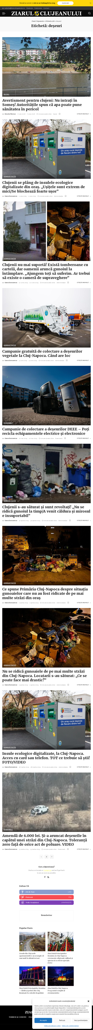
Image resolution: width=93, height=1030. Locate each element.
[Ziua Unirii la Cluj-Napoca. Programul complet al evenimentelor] (61, 976)
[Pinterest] (46, 897)
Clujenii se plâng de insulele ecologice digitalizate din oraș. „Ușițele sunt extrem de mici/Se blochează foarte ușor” (43, 187)
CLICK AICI (65, 3)
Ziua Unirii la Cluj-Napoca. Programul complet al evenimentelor (58, 990)
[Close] (90, 3)
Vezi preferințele (81, 1020)
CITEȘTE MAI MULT (83, 114)
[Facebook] (45, 877)
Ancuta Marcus (10, 114)
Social (6, 94)
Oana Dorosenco (11, 196)
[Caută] (89, 13)
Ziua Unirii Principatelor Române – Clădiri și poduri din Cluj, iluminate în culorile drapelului (32, 990)
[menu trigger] (4, 13)
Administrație (10, 176)
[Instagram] (46, 902)
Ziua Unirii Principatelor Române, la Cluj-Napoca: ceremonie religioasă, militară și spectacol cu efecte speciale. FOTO (60, 958)
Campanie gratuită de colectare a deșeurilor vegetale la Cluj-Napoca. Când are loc (42, 353)
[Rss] (48, 877)
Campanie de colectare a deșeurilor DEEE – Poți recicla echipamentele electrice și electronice (45, 431)
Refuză (62, 1020)
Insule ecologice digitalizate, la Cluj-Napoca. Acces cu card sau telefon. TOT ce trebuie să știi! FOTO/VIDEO (46, 758)
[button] (88, 1001)
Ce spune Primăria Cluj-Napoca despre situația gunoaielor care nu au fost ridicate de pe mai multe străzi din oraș (45, 593)
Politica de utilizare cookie (52, 1026)
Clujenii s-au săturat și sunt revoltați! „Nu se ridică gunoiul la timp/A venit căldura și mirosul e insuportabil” (46, 511)
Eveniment (8, 423)
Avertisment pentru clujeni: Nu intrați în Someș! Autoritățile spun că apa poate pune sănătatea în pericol (42, 104)
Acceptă (43, 1020)
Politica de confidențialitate (70, 1026)
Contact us (47, 870)
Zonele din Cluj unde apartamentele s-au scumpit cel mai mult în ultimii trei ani (31, 955)
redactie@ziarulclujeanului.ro (14, 8)
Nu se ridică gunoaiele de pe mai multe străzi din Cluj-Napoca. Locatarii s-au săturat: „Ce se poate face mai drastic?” (44, 675)
